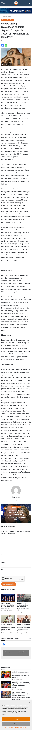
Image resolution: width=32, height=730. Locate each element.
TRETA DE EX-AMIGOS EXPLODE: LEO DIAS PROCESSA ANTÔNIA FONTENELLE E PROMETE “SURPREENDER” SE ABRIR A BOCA (21, 695)
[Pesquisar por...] (30, 4)
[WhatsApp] (6, 45)
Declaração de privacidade (20, 727)
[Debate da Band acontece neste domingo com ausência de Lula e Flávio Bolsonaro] (8, 598)
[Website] (16, 500)
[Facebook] (2, 45)
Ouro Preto (10, 19)
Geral (9, 16)
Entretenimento (16, 507)
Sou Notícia (5, 41)
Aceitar (16, 719)
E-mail (3, 562)
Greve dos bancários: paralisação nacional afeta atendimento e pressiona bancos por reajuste (23, 607)
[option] (16, 513)
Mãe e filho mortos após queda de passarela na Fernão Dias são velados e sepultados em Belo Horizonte (23, 628)
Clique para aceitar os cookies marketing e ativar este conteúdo (16, 653)
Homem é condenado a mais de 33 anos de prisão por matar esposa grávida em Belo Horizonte (8, 628)
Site (2, 569)
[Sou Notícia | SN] (16, 3)
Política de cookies (9, 727)
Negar (16, 723)
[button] (29, 702)
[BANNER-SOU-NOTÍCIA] (16, 10)
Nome (3, 555)
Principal (4, 16)
